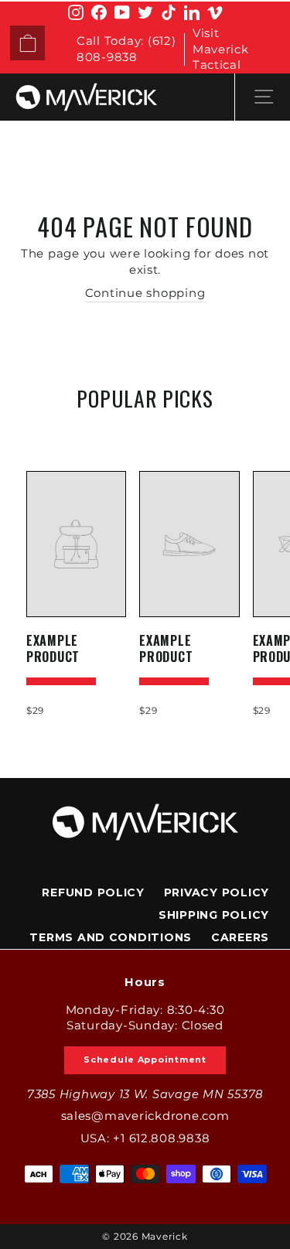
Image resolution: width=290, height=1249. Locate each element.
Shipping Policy (214, 915)
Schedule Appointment (145, 1059)
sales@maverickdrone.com (145, 1116)
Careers (240, 937)
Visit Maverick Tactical (221, 49)
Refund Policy (93, 892)
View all (145, 434)
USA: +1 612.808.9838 (145, 1138)
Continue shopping (145, 293)
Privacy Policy (216, 892)
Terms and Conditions (110, 937)
